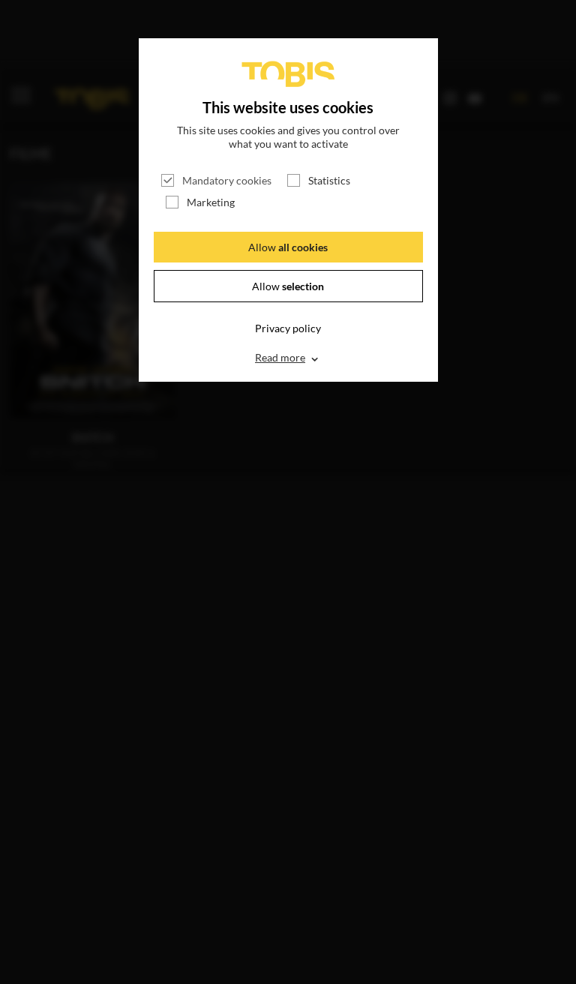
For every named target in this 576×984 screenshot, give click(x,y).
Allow (288, 247)
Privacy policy (288, 328)
